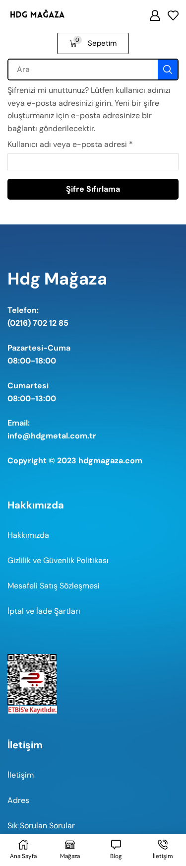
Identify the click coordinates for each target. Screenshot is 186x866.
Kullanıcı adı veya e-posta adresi (70, 143)
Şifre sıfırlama (93, 189)
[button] (173, 15)
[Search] (168, 69)
